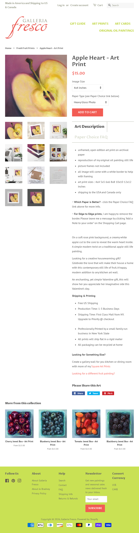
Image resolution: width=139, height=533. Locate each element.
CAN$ (115, 489)
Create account (79, 5)
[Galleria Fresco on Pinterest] (13, 481)
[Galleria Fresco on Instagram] (19, 481)
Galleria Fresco (68, 519)
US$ (114, 484)
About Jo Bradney (41, 489)
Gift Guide (78, 24)
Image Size (78, 81)
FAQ (61, 489)
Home (8, 48)
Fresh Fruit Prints (25, 48)
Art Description (89, 126)
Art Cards (123, 24)
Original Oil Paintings (116, 31)
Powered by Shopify (87, 519)
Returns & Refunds (68, 498)
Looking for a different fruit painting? (93, 373)
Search (62, 480)
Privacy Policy (39, 493)
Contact (63, 485)
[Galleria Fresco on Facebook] (7, 481)
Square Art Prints (100, 366)
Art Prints (100, 24)
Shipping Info (66, 494)
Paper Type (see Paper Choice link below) (95, 96)
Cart (100, 5)
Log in (61, 5)
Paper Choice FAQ (91, 137)
